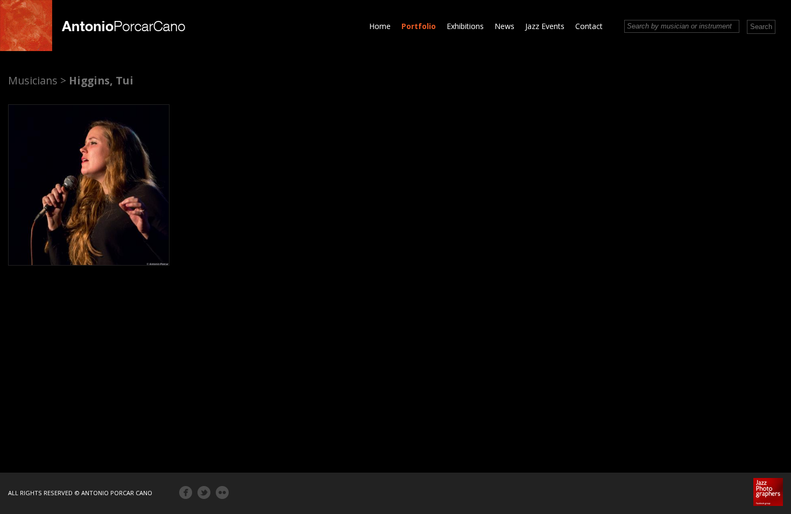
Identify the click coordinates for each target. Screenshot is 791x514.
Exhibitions (465, 26)
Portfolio (418, 26)
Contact (589, 26)
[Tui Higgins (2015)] (89, 185)
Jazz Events (544, 26)
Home (380, 26)
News (504, 26)
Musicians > (37, 80)
